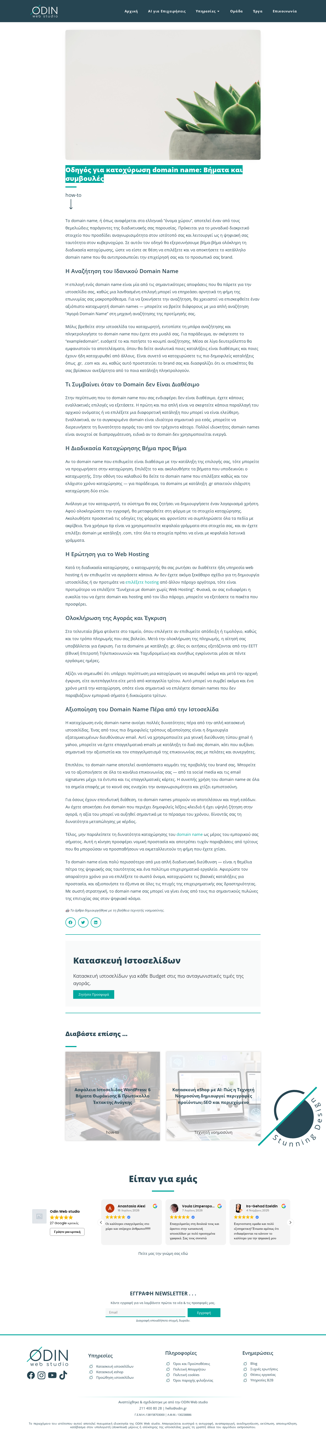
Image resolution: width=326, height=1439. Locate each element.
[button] (70, 922)
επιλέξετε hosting (142, 582)
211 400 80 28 (150, 1408)
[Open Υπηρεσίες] (218, 11)
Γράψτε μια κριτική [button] (67, 1232)
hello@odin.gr (176, 1408)
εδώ (184, 1253)
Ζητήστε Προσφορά (94, 994)
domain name (190, 834)
